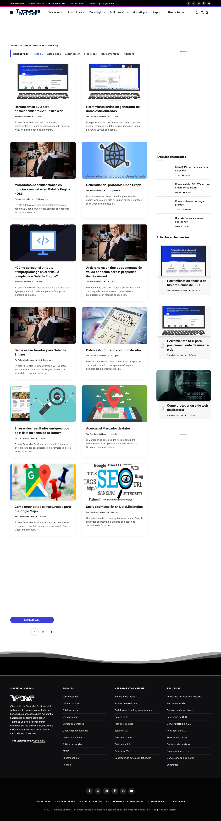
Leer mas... (32, 733)
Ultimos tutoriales (71, 703)
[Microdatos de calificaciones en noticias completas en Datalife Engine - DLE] (43, 160)
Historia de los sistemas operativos (189, 220)
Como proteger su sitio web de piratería (187, 408)
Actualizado (54, 53)
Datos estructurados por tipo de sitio (113, 350)
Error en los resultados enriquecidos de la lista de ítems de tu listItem (42, 431)
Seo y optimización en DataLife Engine (114, 507)
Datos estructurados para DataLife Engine (40, 352)
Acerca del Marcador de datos (108, 428)
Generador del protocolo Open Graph (113, 185)
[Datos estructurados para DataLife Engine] (43, 325)
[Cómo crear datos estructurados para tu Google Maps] (43, 482)
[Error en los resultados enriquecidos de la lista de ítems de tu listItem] (43, 403)
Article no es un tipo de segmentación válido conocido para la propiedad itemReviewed (114, 272)
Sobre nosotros (17, 3)
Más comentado (110, 53)
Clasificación (72, 53)
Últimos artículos (36, 3)
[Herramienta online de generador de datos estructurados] (114, 82)
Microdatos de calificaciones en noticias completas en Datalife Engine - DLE (42, 189)
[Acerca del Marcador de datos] (114, 403)
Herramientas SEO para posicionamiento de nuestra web (39, 109)
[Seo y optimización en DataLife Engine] (114, 482)
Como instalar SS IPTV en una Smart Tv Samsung (192, 186)
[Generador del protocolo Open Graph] (114, 160)
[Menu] (11, 12)
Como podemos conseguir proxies (190, 203)
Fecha (37, 53)
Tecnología (95, 12)
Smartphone (74, 12)
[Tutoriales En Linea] (28, 12)
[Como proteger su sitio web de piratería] (183, 385)
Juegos (156, 12)
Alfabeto (129, 53)
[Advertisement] (110, 30)
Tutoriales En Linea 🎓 (20, 45)
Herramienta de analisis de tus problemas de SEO (186, 283)
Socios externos (64, 801)
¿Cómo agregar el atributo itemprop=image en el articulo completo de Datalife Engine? (37, 272)
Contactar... (39, 740)
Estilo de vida (117, 12)
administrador (24, 116)
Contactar (178, 801)
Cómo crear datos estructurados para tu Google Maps (43, 509)
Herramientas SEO (57, 3)
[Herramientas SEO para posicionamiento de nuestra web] (43, 82)
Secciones (54, 12)
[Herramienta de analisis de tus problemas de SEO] (183, 261)
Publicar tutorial (70, 710)
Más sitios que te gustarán (101, 3)
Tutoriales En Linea (98, 116)
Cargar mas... (32, 620)
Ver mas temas (77, 3)
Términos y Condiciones (128, 801)
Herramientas (176, 12)
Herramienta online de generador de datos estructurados (113, 109)
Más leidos (90, 53)
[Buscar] (202, 12)
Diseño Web (38, 45)
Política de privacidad (94, 801)
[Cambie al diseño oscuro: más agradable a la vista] (197, 12)
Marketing (139, 12)
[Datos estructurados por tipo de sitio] (114, 325)
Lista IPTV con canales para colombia (191, 169)
